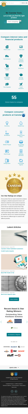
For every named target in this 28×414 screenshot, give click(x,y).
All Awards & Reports (14, 334)
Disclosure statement (7, 385)
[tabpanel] (14, 17)
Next (27, 322)
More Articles (14, 299)
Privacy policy (22, 385)
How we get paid (15, 385)
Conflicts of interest (18, 383)
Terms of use (14, 387)
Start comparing (13, 21)
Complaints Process (10, 383)
